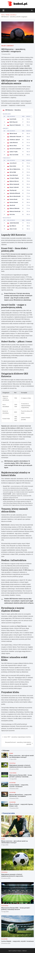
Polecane (6, 750)
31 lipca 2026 (12, 759)
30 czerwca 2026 (14, 769)
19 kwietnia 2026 (13, 808)
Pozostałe (12, 763)
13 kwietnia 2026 (5, 54)
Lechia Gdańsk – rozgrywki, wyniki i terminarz (18, 785)
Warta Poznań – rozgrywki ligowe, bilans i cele (21, 805)
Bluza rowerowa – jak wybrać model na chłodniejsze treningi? (21, 756)
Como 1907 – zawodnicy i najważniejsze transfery (17, 737)
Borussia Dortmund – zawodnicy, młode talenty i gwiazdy (18, 743)
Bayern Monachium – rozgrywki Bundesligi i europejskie (20, 795)
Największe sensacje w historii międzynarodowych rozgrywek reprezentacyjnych (20, 766)
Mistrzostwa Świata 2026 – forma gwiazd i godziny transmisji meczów (20, 776)
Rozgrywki (12, 782)
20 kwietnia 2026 (13, 788)
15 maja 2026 (13, 779)
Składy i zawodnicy (7, 45)
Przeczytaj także (9, 813)
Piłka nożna (12, 773)
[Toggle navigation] (3, 10)
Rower (11, 753)
